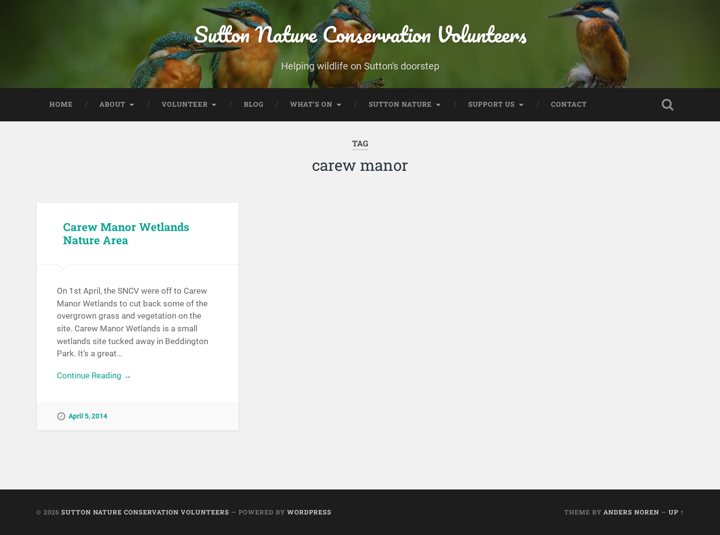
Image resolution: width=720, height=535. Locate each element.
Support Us (491, 104)
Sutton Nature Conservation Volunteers (360, 34)
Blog (254, 104)
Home (61, 104)
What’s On (311, 104)
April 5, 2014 (88, 416)
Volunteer (185, 104)
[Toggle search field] (667, 104)
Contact (569, 104)
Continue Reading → (94, 375)
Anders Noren (631, 512)
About (112, 104)
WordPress (309, 512)
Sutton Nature (400, 104)
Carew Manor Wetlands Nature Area (126, 233)
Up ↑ (676, 512)
